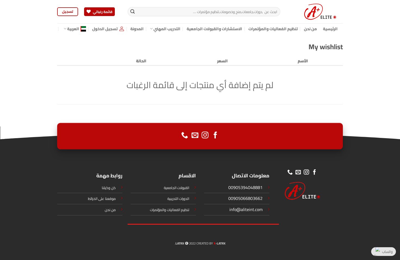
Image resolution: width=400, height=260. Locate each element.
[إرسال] (132, 11)
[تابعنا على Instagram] (205, 135)
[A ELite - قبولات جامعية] (315, 11)
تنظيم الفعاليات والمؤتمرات (273, 28)
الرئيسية (330, 28)
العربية (73, 28)
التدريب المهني (166, 28)
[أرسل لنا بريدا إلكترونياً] (195, 135)
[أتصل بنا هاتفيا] (184, 135)
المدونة (137, 28)
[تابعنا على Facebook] (215, 135)
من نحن (310, 28)
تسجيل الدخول (105, 28)
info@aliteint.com (246, 209)
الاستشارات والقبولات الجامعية (214, 28)
